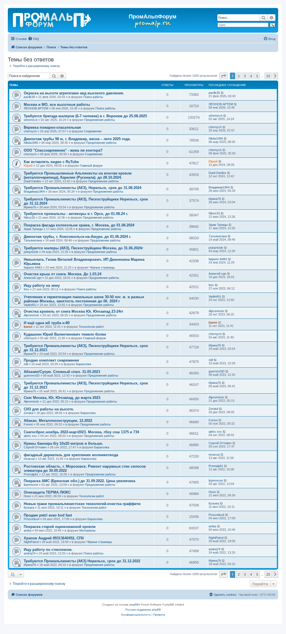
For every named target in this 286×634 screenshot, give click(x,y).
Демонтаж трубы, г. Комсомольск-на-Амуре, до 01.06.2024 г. (77, 237)
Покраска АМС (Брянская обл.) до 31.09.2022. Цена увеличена (79, 481)
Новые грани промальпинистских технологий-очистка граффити (82, 504)
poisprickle (31, 251)
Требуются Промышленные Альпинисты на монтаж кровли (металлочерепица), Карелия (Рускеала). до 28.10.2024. (78, 175)
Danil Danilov (32, 181)
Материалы (87, 530)
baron (28, 326)
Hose (27, 496)
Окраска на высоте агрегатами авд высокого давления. (74, 93)
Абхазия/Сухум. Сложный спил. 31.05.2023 (62, 372)
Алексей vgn (32, 277)
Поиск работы (93, 97)
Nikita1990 (31, 142)
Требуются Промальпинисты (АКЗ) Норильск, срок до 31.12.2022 (82, 561)
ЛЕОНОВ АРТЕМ (36, 108)
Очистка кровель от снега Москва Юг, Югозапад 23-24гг (73, 311)
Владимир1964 (34, 191)
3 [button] (245, 75)
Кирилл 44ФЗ (33, 267)
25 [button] (268, 75)
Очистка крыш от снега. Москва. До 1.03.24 (62, 274)
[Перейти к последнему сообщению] (222, 92)
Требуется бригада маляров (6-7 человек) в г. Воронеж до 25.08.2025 (85, 116)
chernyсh (30, 131)
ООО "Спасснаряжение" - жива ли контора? (63, 150)
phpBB (133, 604)
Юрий (28, 165)
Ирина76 (30, 207)
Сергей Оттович (35, 447)
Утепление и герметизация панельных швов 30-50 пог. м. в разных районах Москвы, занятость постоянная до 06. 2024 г (84, 299)
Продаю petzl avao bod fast (48, 515)
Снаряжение (93, 131)
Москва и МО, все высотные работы (57, 104)
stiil (26, 364)
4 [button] (251, 75)
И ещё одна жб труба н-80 (47, 323)
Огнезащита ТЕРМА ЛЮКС (47, 492)
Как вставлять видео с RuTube (51, 162)
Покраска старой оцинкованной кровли (60, 527)
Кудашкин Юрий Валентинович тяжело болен (65, 334)
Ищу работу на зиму (42, 285)
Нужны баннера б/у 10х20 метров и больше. (63, 443)
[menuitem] (33, 38)
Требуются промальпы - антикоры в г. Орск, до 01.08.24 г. (76, 214)
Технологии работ (91, 326)
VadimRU (30, 305)
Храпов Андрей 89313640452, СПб (54, 538)
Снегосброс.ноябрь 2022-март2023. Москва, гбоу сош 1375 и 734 (81, 432)
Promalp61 (31, 474)
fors (26, 289)
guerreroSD (32, 375)
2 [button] (239, 75)
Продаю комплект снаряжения (51, 360)
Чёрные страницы (102, 267)
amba (27, 530)
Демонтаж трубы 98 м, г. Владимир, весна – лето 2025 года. (77, 139)
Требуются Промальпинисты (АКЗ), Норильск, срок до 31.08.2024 (82, 188)
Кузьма (29, 507)
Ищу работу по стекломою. (48, 549)
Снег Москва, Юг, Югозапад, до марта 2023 (62, 398)
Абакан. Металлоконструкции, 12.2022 (58, 420)
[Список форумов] (52, 19)
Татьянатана (33, 240)
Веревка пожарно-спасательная (52, 127)
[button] (223, 76)
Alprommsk (31, 315)
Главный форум (91, 165)
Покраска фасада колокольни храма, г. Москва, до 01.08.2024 (79, 225)
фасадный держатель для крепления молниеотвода (71, 455)
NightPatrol (31, 542)
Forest (28, 424)
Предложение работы (99, 119)
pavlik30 (29, 97)
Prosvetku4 (31, 519)
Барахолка (83, 364)
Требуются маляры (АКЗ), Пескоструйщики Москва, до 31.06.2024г (83, 248)
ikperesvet (31, 484)
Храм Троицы (33, 229)
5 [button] (257, 75)
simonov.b (30, 119)
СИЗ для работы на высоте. (49, 409)
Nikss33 (29, 217)
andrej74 (29, 553)
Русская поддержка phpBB (143, 609)
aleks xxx (30, 435)
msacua (29, 458)
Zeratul (28, 413)
